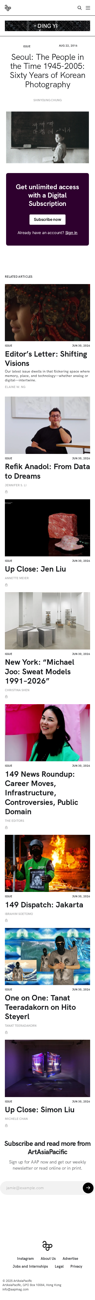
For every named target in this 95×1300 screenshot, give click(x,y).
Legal (59, 1266)
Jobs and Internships (30, 1266)
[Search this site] (80, 8)
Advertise (70, 1258)
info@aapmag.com (15, 1289)
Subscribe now (47, 219)
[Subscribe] (88, 1188)
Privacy (76, 1266)
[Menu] (88, 8)
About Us (48, 1258)
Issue (26, 46)
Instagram (25, 1258)
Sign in (71, 232)
